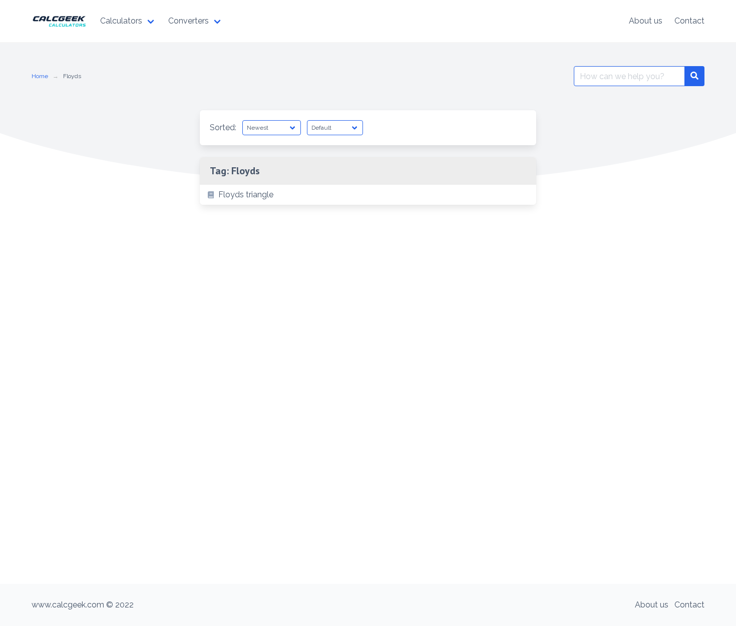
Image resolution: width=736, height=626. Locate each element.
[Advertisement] (368, 509)
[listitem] (368, 195)
